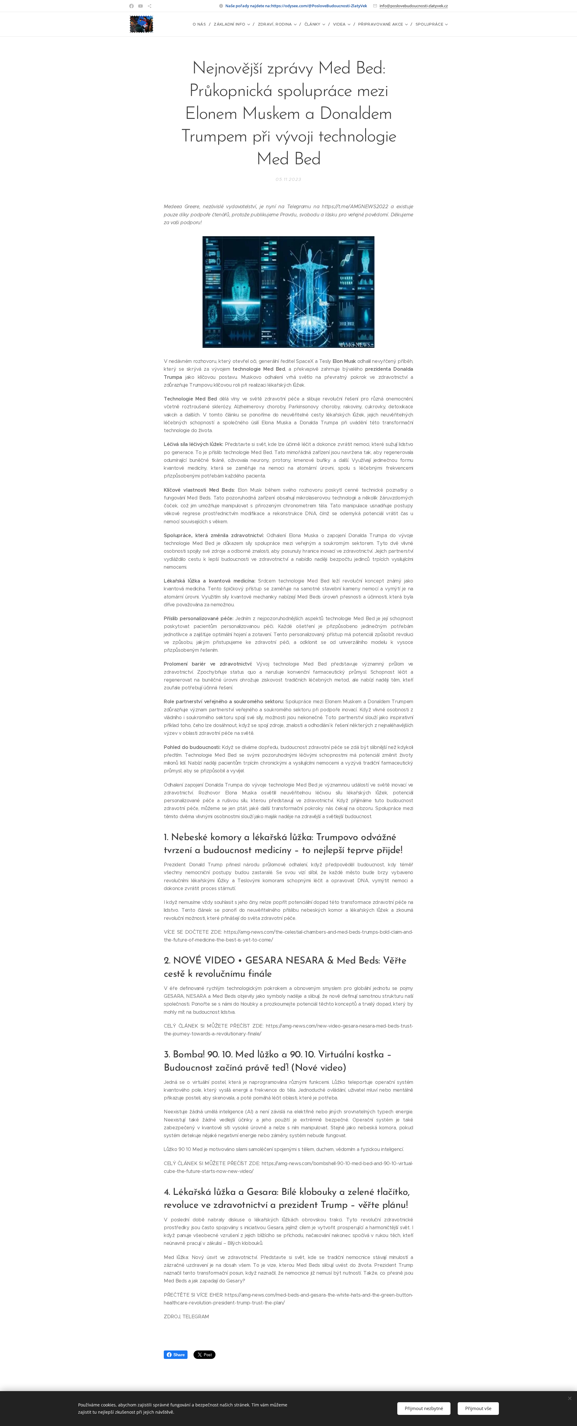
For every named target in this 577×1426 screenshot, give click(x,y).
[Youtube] (140, 6)
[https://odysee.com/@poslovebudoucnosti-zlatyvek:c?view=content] (149, 6)
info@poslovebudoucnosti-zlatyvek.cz (414, 5)
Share (179, 1354)
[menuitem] (201, 24)
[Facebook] (131, 6)
